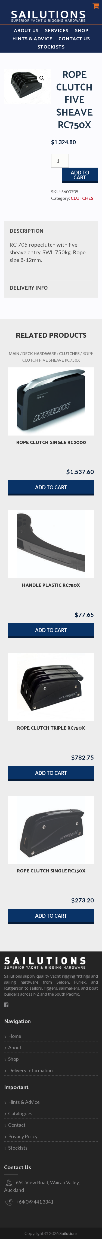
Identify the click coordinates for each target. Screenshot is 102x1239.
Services (57, 31)
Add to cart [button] (51, 487)
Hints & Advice (32, 39)
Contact (17, 1125)
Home (14, 1036)
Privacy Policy (23, 1136)
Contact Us (74, 39)
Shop (81, 31)
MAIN (14, 353)
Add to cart (80, 175)
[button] (42, 78)
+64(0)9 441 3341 (34, 1202)
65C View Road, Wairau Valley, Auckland (42, 1186)
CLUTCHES (82, 198)
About (14, 1047)
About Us (26, 31)
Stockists (51, 47)
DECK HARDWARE (39, 353)
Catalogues (20, 1113)
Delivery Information (30, 1070)
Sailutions (69, 1233)
